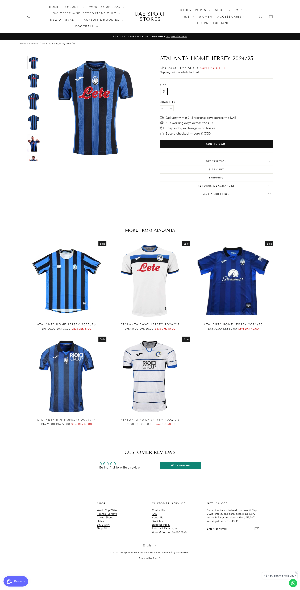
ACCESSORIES (230, 16)
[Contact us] (293, 583)
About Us (157, 517)
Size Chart (158, 521)
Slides (100, 521)
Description (216, 161)
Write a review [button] (180, 465)
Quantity (168, 101)
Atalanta (34, 43)
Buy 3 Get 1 (103, 524)
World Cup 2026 (105, 7)
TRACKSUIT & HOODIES (99, 19)
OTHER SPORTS (193, 10)
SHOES (221, 10)
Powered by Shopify (150, 558)
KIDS (186, 16)
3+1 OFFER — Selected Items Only (85, 13)
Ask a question (216, 193)
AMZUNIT (73, 7)
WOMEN (205, 16)
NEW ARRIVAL (62, 19)
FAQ (154, 513)
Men (240, 10)
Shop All (102, 528)
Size (163, 84)
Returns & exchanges (216, 185)
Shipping (165, 72)
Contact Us (158, 510)
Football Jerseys (107, 513)
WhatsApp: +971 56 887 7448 (169, 532)
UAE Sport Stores (150, 16)
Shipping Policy (161, 524)
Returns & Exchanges (164, 528)
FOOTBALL (85, 26)
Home (54, 7)
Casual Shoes (105, 517)
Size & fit (216, 169)
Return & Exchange (213, 23)
